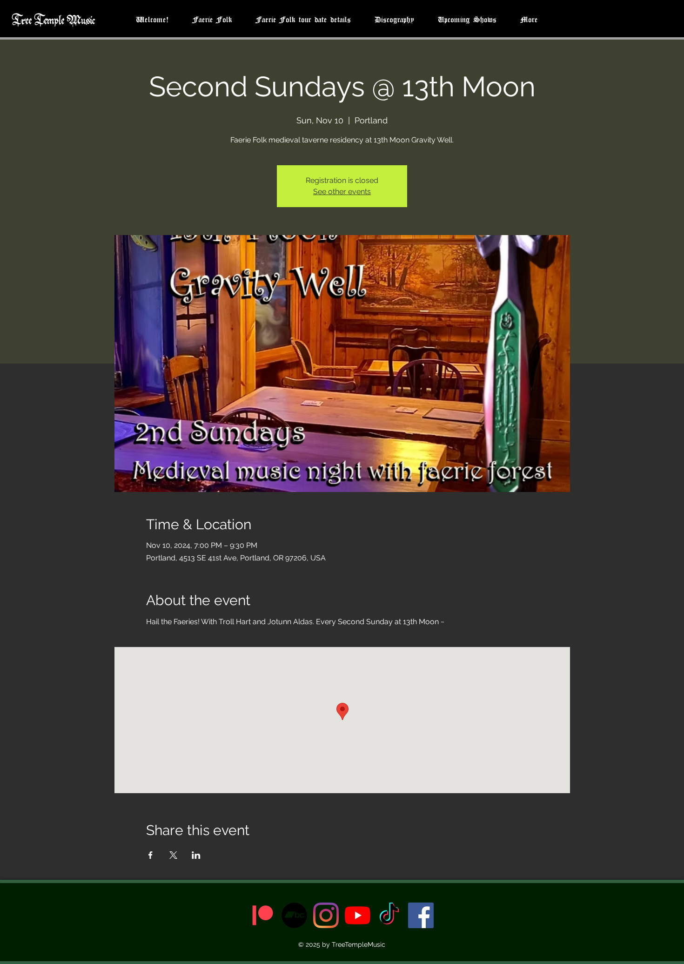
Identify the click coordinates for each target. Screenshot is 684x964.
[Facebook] (421, 915)
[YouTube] (357, 915)
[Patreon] (262, 915)
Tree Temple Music (53, 19)
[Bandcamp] (294, 915)
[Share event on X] (173, 855)
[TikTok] (389, 915)
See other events (342, 191)
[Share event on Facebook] (150, 855)
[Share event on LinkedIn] (196, 855)
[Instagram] (326, 915)
